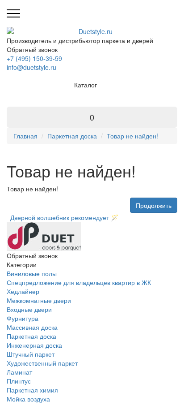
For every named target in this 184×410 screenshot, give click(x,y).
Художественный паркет (42, 362)
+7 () (34, 58)
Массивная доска (32, 327)
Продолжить (153, 205)
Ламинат (19, 371)
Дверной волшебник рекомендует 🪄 (62, 217)
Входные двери (29, 309)
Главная (25, 135)
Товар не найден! (132, 135)
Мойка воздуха (28, 398)
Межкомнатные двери (39, 300)
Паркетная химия (32, 389)
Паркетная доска (72, 135)
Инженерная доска (34, 345)
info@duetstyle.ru (31, 67)
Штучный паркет (30, 354)
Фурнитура (22, 318)
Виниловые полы (32, 273)
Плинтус (19, 380)
